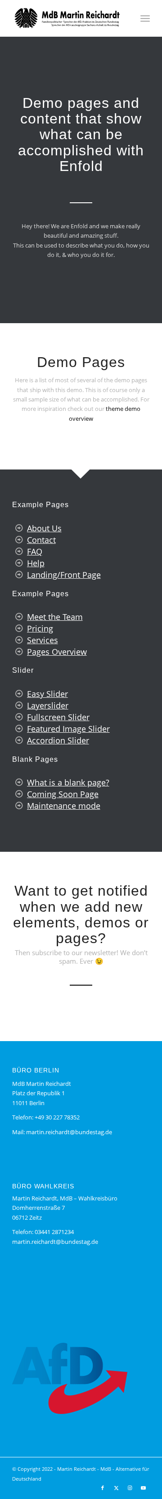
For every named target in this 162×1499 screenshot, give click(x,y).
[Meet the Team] (19, 617)
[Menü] (145, 18)
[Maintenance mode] (19, 805)
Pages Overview (57, 651)
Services (42, 640)
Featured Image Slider (68, 728)
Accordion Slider (58, 740)
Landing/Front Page (64, 574)
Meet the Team (55, 616)
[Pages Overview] (19, 652)
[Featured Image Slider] (19, 729)
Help (36, 563)
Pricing (40, 628)
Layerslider (47, 705)
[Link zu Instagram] (129, 1488)
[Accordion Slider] (19, 740)
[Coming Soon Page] (19, 794)
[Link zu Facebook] (102, 1488)
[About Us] (19, 528)
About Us (44, 528)
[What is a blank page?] (19, 782)
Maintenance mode (63, 805)
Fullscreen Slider (58, 717)
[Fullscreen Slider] (19, 717)
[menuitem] (145, 18)
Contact (41, 539)
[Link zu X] (116, 1488)
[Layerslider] (19, 705)
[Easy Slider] (19, 694)
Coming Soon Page (63, 794)
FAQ (34, 551)
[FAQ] (19, 551)
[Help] (19, 563)
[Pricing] (19, 628)
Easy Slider (47, 693)
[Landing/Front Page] (19, 575)
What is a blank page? (68, 782)
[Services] (19, 640)
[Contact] (19, 540)
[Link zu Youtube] (143, 1488)
